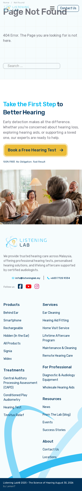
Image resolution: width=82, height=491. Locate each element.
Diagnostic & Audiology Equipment (59, 377)
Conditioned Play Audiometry (15, 397)
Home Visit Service (56, 328)
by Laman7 (9, 486)
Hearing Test (12, 407)
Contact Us (68, 8)
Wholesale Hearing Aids (59, 387)
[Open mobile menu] (52, 8)
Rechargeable (13, 328)
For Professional (57, 367)
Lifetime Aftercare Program (56, 338)
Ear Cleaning (51, 313)
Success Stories (54, 430)
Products (11, 305)
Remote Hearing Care (58, 356)
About (48, 441)
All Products (12, 343)
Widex (7, 359)
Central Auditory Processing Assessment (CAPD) (20, 382)
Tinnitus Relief (13, 415)
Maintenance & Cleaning (60, 348)
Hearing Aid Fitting (56, 320)
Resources (52, 399)
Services (50, 305)
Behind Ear (10, 313)
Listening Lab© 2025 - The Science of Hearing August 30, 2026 (38, 482)
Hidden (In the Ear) (16, 336)
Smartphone (12, 320)
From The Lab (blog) (57, 415)
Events (48, 422)
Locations (50, 457)
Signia (7, 351)
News (46, 407)
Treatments (13, 370)
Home (6, 2)
